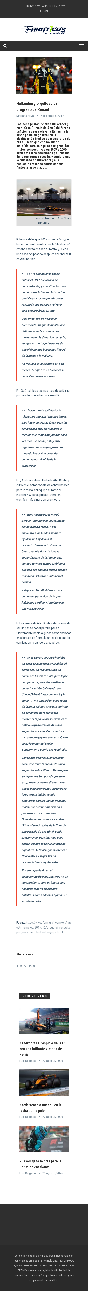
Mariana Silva (25, 115)
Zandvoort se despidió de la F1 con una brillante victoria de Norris (42, 1049)
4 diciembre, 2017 (52, 115)
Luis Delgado (27, 1060)
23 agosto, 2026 (52, 1060)
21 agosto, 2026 (52, 1173)
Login (44, 11)
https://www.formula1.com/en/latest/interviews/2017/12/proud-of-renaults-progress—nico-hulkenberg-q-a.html (44, 927)
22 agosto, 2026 (52, 1116)
